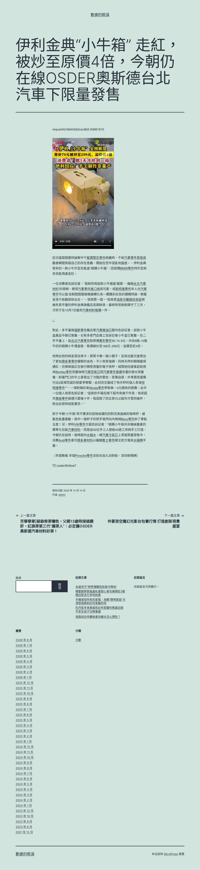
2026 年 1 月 (24, 677)
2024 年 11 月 (24, 752)
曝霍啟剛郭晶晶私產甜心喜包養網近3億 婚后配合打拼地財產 (100, 593)
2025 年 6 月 (24, 714)
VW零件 (79, 424)
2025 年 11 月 (24, 688)
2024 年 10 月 (25, 757)
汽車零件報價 (112, 372)
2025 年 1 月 (24, 741)
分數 (78, 640)
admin (62, 494)
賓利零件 (105, 340)
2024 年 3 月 (24, 794)
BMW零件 (127, 268)
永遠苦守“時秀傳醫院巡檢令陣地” (96, 586)
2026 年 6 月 (24, 650)
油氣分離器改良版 (129, 299)
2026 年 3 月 (24, 666)
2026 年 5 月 (24, 656)
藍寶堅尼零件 (96, 257)
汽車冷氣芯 (110, 435)
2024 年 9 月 (24, 762)
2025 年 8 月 (24, 704)
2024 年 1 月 (24, 805)
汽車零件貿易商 (135, 257)
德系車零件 (69, 361)
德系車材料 (85, 440)
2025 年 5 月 (24, 720)
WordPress (171, 854)
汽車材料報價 (91, 310)
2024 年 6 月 (24, 778)
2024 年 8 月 (24, 768)
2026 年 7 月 (24, 645)
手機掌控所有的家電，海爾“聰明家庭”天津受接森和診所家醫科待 (100, 601)
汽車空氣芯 (92, 372)
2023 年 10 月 (24, 816)
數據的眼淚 (100, 14)
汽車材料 (74, 429)
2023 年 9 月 (24, 821)
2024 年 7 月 (24, 773)
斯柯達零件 (123, 289)
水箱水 (91, 435)
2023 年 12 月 (24, 810)
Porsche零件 (84, 455)
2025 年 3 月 (24, 730)
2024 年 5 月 (24, 784)
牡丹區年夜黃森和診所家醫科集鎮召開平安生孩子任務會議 (99, 609)
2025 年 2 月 (24, 736)
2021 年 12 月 (24, 832)
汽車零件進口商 (89, 289)
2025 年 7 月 (24, 709)
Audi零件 (65, 440)
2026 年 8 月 (24, 640)
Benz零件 (127, 419)
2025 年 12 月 (24, 682)
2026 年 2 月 (24, 672)
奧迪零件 (61, 398)
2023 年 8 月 (24, 826)
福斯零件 (80, 330)
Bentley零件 (63, 372)
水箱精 (138, 440)
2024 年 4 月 (24, 789)
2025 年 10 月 (24, 693)
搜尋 (18, 578)
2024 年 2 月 (24, 800)
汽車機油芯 (104, 330)
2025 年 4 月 (24, 725)
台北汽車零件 (80, 340)
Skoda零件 (96, 387)
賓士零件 (108, 440)
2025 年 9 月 (24, 698)
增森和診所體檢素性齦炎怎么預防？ (97, 616)
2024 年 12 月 (25, 746)
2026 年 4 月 (24, 661)
